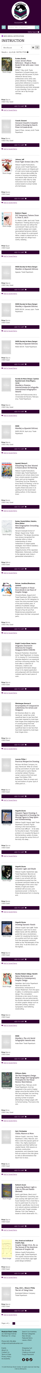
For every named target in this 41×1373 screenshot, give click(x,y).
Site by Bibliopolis (20, 1369)
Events (4, 1348)
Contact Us (5, 1352)
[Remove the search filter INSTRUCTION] (27, 52)
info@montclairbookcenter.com (12, 1343)
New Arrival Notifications (13, 36)
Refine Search (33, 32)
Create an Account (28, 1352)
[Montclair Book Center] (20, 11)
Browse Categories (28, 1334)
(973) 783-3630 (11, 1341)
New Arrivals (26, 1336)
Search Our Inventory (29, 1331)
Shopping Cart (27, 1348)
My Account (26, 1350)
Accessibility (6, 1359)
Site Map (36, 1367)
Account (17, 23)
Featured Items (27, 1338)
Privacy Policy (6, 1356)
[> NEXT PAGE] (14, 1323)
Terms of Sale (6, 1354)
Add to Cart (19, 106)
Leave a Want (27, 1340)
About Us (5, 1350)
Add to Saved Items (10, 110)
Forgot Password (28, 1354)
